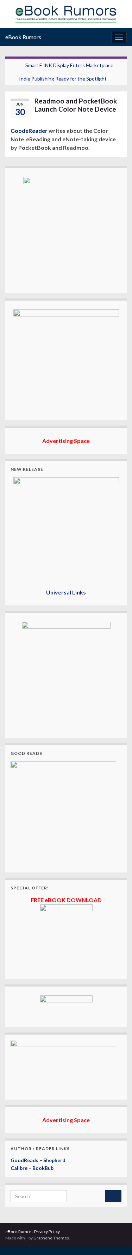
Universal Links (66, 592)
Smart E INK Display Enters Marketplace (69, 65)
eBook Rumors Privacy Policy (32, 1231)
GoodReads (24, 1160)
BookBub (43, 1168)
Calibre (19, 1168)
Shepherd (54, 1160)
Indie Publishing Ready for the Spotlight (63, 79)
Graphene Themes (51, 1238)
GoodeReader (29, 130)
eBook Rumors (23, 37)
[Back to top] (116, 1239)
